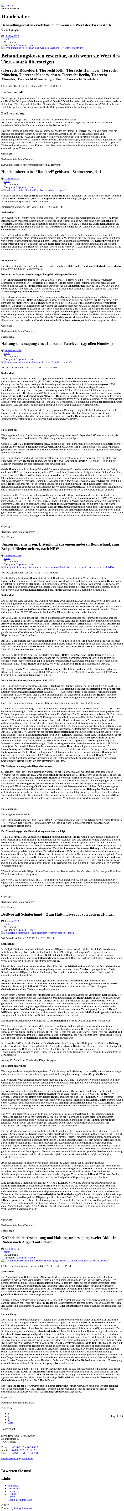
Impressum (13, 1485)
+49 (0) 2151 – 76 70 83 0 (25, 1453)
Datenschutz (14, 1488)
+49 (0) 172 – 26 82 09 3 (24, 1450)
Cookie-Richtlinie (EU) (20, 1499)
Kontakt (12, 1494)
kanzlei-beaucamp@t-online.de (17, 1458)
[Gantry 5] (7, 5)
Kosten (11, 1497)
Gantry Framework (24, 1508)
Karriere (12, 1491)
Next (10, 1422)
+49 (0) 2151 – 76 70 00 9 (24, 1447)
